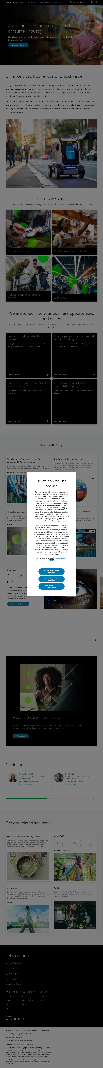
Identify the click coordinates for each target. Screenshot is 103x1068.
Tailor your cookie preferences (51, 586)
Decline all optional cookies (51, 579)
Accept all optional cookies (51, 571)
